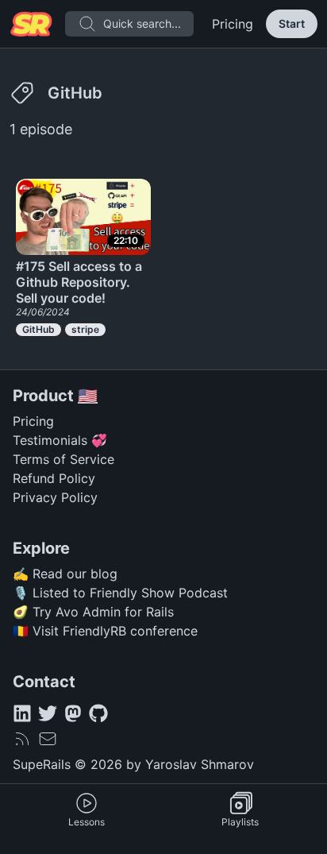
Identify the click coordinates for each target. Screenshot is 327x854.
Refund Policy (54, 478)
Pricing (232, 24)
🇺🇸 (88, 395)
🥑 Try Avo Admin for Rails (93, 612)
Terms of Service (63, 459)
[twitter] (47, 713)
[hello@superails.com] (47, 738)
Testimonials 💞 (60, 440)
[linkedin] (22, 713)
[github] (98, 713)
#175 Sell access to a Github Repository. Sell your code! (79, 282)
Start (292, 23)
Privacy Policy (55, 497)
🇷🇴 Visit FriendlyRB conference (105, 631)
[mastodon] (73, 713)
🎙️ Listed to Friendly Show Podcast (120, 593)
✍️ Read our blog (65, 574)
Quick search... (142, 23)
